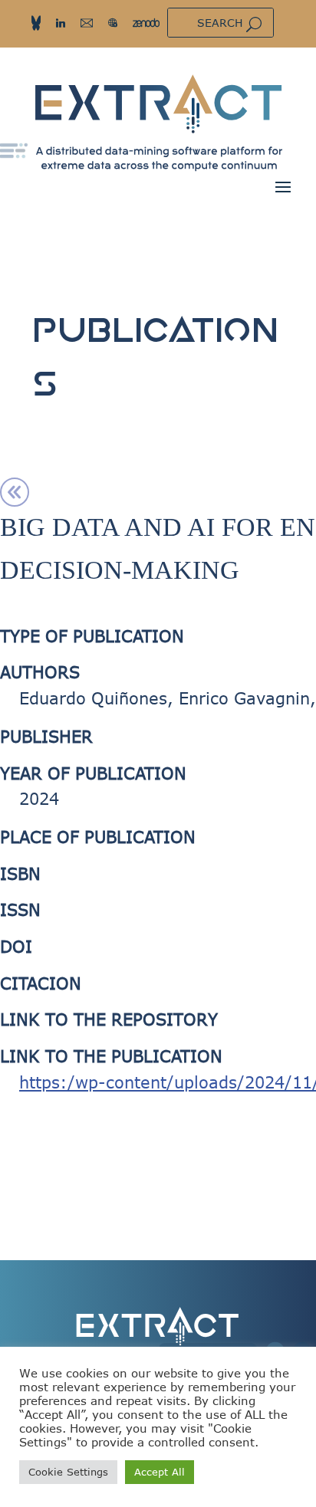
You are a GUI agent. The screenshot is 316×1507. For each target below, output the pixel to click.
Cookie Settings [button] (68, 1472)
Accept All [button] (159, 1472)
